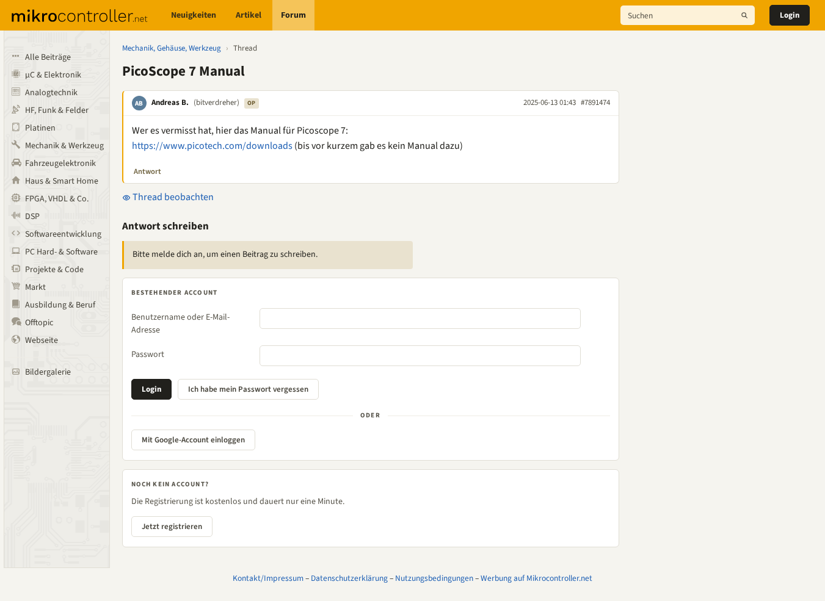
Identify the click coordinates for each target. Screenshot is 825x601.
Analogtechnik (51, 93)
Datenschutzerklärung (349, 578)
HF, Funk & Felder (57, 110)
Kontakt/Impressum (268, 578)
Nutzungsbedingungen (434, 578)
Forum (293, 15)
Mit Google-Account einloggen (193, 439)
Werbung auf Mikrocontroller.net (536, 578)
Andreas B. (170, 102)
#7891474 (595, 102)
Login (789, 15)
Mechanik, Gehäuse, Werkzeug (171, 48)
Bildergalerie (48, 372)
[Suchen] (744, 15)
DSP (32, 217)
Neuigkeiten (193, 15)
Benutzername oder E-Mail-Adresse (180, 323)
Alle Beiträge (48, 57)
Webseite (41, 340)
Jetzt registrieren (172, 526)
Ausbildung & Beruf (60, 305)
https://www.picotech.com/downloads (212, 146)
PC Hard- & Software (61, 252)
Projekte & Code (54, 270)
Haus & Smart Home (61, 181)
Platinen (40, 128)
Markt (35, 287)
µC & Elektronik (53, 75)
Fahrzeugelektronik (60, 163)
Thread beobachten (172, 197)
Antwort (147, 171)
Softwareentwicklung (63, 234)
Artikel (248, 15)
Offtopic (39, 323)
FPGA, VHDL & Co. (57, 199)
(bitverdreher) (216, 102)
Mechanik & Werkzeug (64, 146)
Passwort (147, 354)
